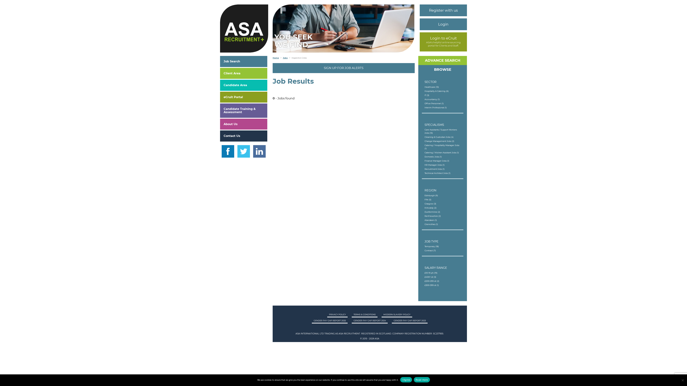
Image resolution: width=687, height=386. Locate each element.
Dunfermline (432, 212)
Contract (430, 250)
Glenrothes (431, 224)
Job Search (232, 61)
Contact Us (232, 136)
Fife (428, 199)
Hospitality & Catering (437, 91)
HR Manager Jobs (435, 165)
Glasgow (430, 203)
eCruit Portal (233, 97)
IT (427, 95)
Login (443, 24)
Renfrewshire (433, 216)
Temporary (432, 246)
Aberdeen (431, 220)
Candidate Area (235, 85)
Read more (422, 379)
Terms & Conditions (365, 314)
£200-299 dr (432, 281)
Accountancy (432, 99)
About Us (231, 124)
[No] (682, 380)
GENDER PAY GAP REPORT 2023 (410, 320)
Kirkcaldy (431, 208)
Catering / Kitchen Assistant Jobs (442, 152)
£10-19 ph (431, 273)
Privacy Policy (337, 314)
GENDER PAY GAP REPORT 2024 (370, 320)
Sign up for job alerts (343, 68)
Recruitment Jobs (435, 169)
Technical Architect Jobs (437, 173)
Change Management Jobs (439, 141)
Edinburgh (431, 195)
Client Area (232, 73)
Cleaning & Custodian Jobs (439, 137)
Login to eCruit (443, 38)
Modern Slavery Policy (396, 314)
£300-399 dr (432, 285)
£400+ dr (430, 277)
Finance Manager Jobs (437, 161)
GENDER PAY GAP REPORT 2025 (330, 320)
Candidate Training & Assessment (240, 110)
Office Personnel (434, 103)
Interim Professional (436, 107)
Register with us (443, 10)
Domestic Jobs (433, 156)
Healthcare (432, 87)
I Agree (406, 379)
